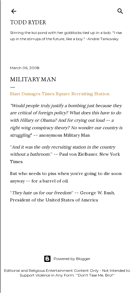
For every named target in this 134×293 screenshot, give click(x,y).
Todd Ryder (28, 22)
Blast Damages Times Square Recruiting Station (59, 94)
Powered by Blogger (72, 258)
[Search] (120, 10)
